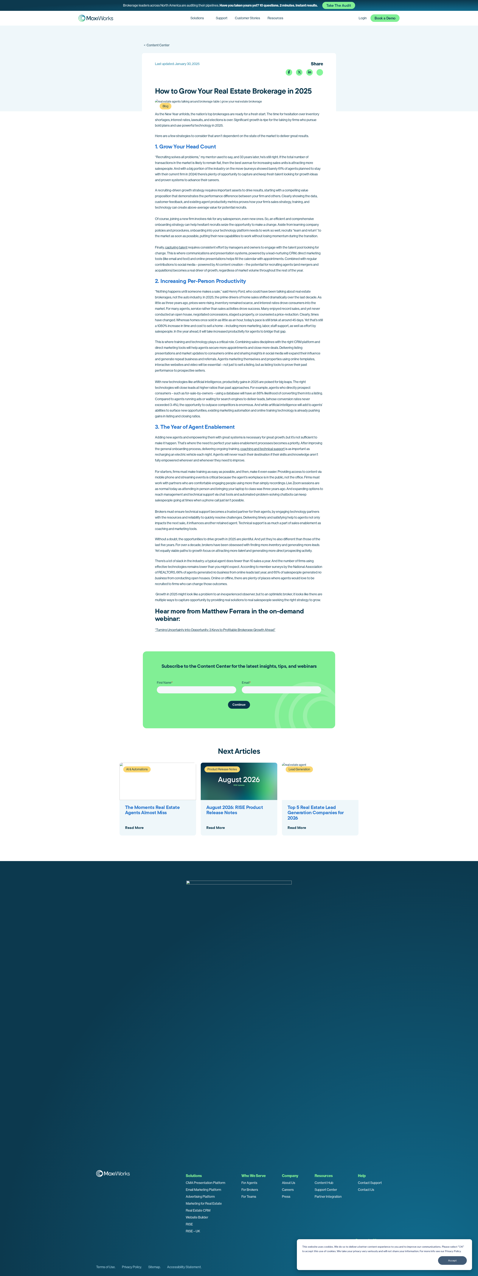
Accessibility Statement (184, 1267)
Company (290, 1175)
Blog (165, 106)
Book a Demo (385, 18)
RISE (189, 1224)
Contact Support (370, 1183)
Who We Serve (253, 1175)
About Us (288, 1183)
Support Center (326, 1190)
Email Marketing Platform (203, 1190)
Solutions (197, 18)
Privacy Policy (453, 1251)
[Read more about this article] (239, 5)
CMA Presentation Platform (205, 1183)
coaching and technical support (262, 449)
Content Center (157, 45)
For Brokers (249, 1190)
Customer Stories (247, 18)
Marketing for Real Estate (204, 1203)
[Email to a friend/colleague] (320, 72)
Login (363, 18)
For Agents (249, 1183)
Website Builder (197, 1217)
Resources (275, 18)
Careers (288, 1190)
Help (362, 1175)
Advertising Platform (200, 1197)
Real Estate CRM (198, 1210)
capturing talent (176, 247)
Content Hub (324, 1183)
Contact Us (366, 1190)
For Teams (248, 1197)
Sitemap (154, 1267)
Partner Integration (328, 1197)
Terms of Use (105, 1267)
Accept (452, 1260)
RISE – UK (193, 1231)
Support (221, 18)
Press (286, 1197)
